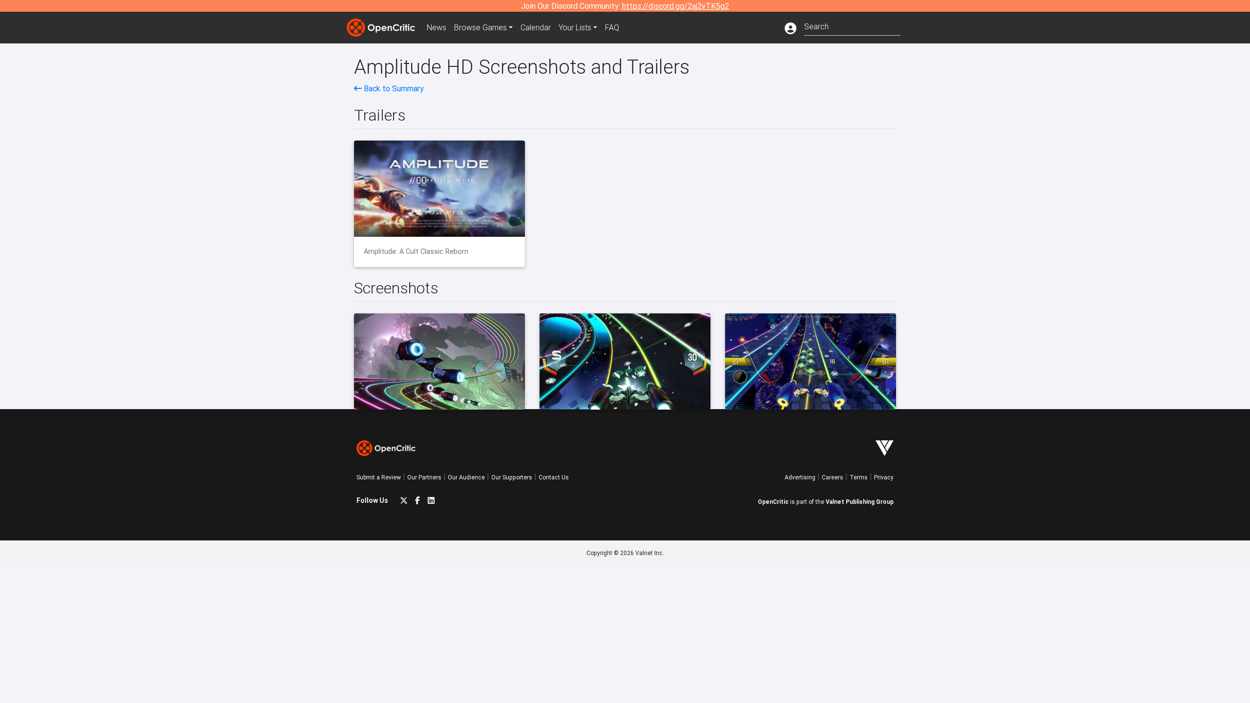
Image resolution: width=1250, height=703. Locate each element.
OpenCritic (773, 501)
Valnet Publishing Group (860, 501)
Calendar (536, 27)
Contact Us (554, 477)
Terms (859, 477)
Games (480, 27)
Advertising (800, 477)
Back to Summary (393, 88)
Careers (832, 477)
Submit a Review (378, 477)
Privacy (884, 477)
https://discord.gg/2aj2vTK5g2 (675, 6)
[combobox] (852, 26)
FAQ (612, 27)
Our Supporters (511, 477)
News (436, 27)
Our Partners (424, 477)
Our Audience (466, 477)
